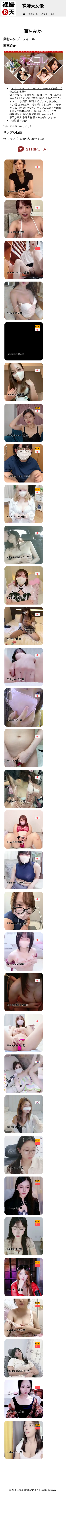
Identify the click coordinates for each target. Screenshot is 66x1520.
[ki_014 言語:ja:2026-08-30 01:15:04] (23, 644)
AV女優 (44, 14)
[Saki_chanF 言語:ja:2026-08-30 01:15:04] (23, 603)
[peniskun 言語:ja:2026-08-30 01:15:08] (23, 359)
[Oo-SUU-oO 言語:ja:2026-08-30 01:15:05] (23, 522)
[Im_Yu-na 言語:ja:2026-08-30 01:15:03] (23, 970)
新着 (52, 14)
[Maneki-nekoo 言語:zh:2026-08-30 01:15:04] (23, 278)
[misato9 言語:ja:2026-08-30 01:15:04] (23, 725)
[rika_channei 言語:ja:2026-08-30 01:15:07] (23, 441)
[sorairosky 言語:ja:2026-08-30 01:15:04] (23, 197)
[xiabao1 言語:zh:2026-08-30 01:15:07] (23, 1458)
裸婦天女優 (33, 5)
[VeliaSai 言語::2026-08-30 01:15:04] (23, 319)
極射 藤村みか (19, 120)
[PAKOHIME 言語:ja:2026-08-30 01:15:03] (23, 929)
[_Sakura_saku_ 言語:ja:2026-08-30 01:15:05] (23, 481)
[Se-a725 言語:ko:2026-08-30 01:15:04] (23, 1092)
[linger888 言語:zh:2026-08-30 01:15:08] (23, 1417)
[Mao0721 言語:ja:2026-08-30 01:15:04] (23, 847)
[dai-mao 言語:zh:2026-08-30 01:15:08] (23, 1254)
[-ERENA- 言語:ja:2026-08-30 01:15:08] (23, 400)
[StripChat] (33, 153)
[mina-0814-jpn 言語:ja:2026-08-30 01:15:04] (23, 563)
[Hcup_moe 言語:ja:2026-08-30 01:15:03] (23, 1051)
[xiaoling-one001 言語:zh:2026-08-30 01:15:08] (23, 1376)
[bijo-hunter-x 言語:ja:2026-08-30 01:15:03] (23, 1010)
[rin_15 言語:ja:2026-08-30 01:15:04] (23, 766)
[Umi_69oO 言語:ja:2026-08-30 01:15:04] (23, 888)
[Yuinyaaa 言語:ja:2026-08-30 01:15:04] (23, 685)
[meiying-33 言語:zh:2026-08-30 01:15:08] (23, 1336)
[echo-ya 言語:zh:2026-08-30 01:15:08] (23, 1214)
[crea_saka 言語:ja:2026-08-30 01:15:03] (23, 237)
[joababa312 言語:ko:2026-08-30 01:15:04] (23, 1132)
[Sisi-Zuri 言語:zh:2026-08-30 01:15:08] (23, 1295)
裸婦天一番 (33, 14)
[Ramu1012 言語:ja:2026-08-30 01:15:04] (23, 807)
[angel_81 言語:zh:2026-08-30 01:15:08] (23, 1173)
